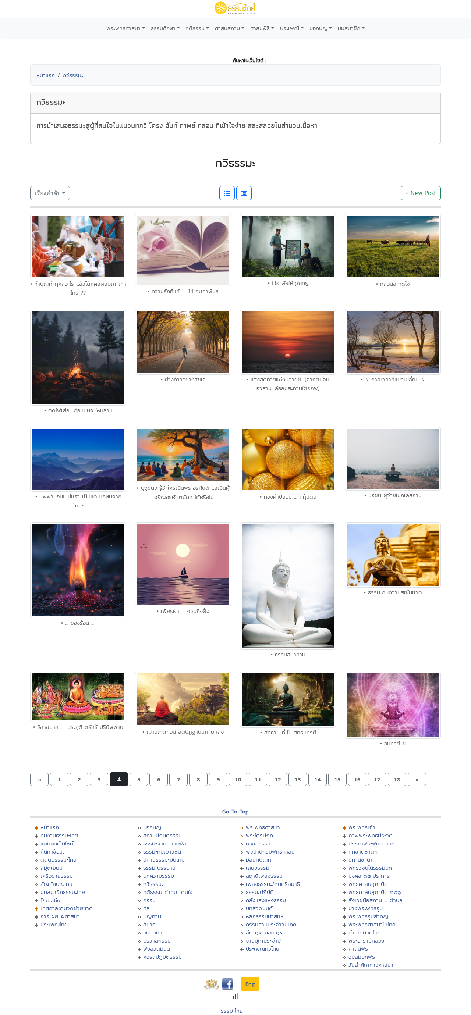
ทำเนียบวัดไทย (364, 932)
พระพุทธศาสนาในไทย (372, 924)
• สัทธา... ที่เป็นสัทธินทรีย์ (288, 732)
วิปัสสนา (152, 932)
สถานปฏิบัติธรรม (162, 835)
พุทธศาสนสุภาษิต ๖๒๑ (374, 892)
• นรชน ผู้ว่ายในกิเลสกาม (393, 495)
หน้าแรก (45, 75)
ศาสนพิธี (260, 28)
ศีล (146, 908)
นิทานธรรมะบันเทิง (163, 859)
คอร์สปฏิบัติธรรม (162, 957)
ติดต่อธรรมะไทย (58, 859)
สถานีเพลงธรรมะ (265, 876)
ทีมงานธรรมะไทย (59, 835)
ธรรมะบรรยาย (159, 868)
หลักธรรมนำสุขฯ (264, 916)
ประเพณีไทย (54, 924)
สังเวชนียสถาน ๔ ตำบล (375, 900)
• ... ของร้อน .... (78, 623)
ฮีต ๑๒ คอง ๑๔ (264, 932)
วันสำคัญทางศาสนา (370, 965)
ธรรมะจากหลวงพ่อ (164, 843)
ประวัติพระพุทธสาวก (371, 843)
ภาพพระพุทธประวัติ (370, 835)
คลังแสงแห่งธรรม (266, 900)
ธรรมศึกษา (163, 28)
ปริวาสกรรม (157, 940)
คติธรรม (195, 28)
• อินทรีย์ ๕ (393, 743)
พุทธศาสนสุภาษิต (368, 884)
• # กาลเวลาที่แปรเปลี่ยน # (393, 379)
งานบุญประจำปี (263, 940)
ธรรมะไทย (232, 1011)
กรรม (149, 900)
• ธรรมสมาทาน (288, 654)
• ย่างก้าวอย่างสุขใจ (183, 379)
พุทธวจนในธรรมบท (370, 868)
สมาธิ (149, 924)
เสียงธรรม (257, 868)
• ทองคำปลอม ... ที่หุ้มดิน (288, 497)
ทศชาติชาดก (363, 851)
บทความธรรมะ (159, 876)
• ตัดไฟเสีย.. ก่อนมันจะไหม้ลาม (78, 410)
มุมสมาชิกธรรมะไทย (62, 892)
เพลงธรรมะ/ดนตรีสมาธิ (273, 884)
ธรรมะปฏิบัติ (260, 892)
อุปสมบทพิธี (361, 957)
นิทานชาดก (361, 859)
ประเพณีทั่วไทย (262, 948)
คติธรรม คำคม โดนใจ (168, 892)
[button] (39, 779)
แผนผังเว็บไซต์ (57, 843)
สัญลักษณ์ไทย (56, 884)
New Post (421, 193)
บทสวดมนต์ (259, 908)
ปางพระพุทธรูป (365, 908)
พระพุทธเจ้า (361, 827)
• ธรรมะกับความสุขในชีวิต (393, 592)
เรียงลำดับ (48, 193)
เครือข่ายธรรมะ (57, 876)
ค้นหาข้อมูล (53, 851)
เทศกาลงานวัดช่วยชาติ (66, 908)
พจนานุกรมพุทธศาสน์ (270, 851)
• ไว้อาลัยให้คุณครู (288, 283)
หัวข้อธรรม (258, 843)
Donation (52, 900)
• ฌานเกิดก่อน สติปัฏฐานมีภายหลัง (183, 732)
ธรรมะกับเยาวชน (162, 851)
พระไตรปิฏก (259, 835)
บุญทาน (152, 916)
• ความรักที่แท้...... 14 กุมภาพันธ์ (183, 291)
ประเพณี (289, 28)
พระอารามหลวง (366, 940)
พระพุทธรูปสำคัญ (368, 916)
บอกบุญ (318, 28)
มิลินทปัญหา (260, 859)
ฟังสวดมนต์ (156, 948)
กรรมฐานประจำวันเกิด (271, 924)
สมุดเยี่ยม (51, 868)
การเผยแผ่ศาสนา (60, 916)
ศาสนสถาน (227, 28)
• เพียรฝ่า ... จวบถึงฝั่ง (183, 611)
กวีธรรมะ (73, 75)
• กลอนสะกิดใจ (393, 284)
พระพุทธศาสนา (123, 28)
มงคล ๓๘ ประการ (369, 876)
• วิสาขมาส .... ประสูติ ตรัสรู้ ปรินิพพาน (78, 727)
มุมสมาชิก (349, 28)
